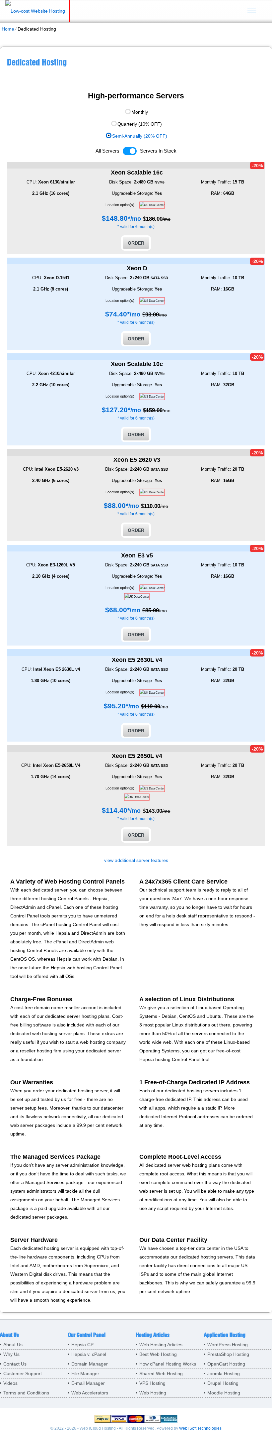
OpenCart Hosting (226, 1364)
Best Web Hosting (158, 1354)
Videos (10, 1383)
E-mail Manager (88, 1383)
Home (8, 29)
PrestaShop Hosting (228, 1354)
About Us (13, 1344)
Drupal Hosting (222, 1383)
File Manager (85, 1373)
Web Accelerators (89, 1392)
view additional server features (136, 860)
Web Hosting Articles (160, 1344)
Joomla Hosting (223, 1373)
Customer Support (22, 1373)
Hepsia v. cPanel (88, 1354)
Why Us (11, 1354)
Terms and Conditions (26, 1392)
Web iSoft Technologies (200, 1428)
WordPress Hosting (227, 1344)
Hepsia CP (82, 1344)
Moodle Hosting (223, 1392)
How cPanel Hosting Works (167, 1364)
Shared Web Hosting (161, 1373)
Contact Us (15, 1364)
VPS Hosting (152, 1383)
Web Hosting (152, 1392)
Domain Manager (89, 1364)
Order (136, 243)
